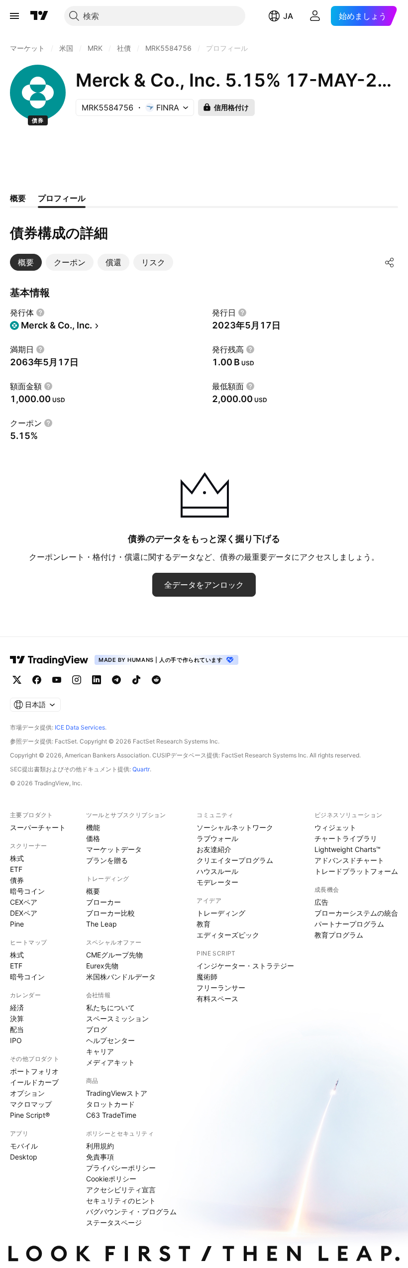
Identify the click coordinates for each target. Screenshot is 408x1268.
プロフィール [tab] (62, 198)
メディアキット (110, 1062)
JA (288, 16)
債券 (17, 880)
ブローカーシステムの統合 (356, 913)
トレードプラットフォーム (356, 871)
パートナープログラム (349, 924)
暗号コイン (27, 891)
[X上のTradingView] (17, 680)
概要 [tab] (18, 198)
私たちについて (110, 1007)
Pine (17, 924)
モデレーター (217, 882)
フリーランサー (221, 987)
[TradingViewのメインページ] (39, 16)
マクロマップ (31, 1104)
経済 (17, 1007)
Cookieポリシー (111, 1178)
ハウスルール (217, 871)
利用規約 (100, 1146)
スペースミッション (117, 1018)
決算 (17, 1018)
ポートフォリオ (34, 1071)
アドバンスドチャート (349, 860)
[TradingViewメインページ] (49, 660)
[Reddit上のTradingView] (156, 680)
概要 (93, 891)
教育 (203, 924)
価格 (93, 838)
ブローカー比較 (110, 913)
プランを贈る (107, 860)
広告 (321, 902)
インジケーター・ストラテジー (245, 965)
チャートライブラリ (345, 838)
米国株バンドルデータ (121, 976)
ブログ (96, 1029)
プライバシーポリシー (121, 1167)
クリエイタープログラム (235, 860)
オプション (27, 1093)
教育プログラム (338, 935)
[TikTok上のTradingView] (136, 680)
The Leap (101, 924)
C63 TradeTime (111, 1115)
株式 (17, 858)
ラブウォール (217, 838)
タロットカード (110, 1104)
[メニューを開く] (14, 16)
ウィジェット (335, 827)
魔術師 (207, 976)
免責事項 (100, 1157)
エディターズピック (228, 935)
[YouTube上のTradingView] (57, 680)
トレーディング (221, 913)
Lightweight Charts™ (347, 849)
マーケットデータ (114, 849)
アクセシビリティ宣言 (121, 1189)
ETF (16, 869)
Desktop (23, 1157)
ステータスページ (114, 1222)
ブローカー (103, 902)
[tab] (26, 262)
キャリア (100, 1051)
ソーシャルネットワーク (235, 827)
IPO (16, 1040)
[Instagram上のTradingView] (77, 680)
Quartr (141, 769)
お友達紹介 (214, 849)
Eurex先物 (102, 965)
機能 (93, 827)
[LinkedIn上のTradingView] (96, 680)
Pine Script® (30, 1115)
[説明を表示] (40, 312)
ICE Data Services (80, 727)
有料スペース (217, 998)
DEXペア (23, 913)
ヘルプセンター (110, 1040)
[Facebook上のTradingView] (37, 680)
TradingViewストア (116, 1093)
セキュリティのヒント (121, 1200)
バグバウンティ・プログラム (131, 1211)
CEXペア (23, 902)
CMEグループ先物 (114, 955)
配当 (17, 1029)
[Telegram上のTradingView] (116, 680)
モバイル (24, 1146)
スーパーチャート (38, 827)
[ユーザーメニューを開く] (315, 16)
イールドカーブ (34, 1082)
